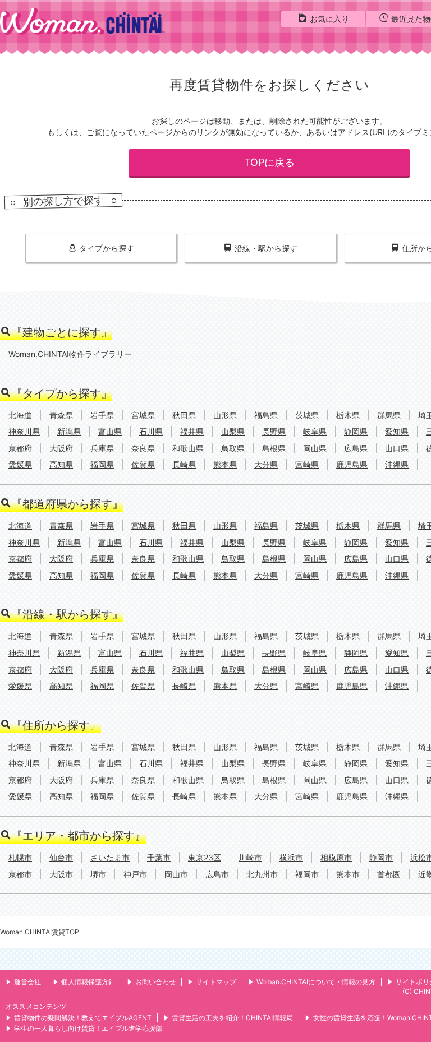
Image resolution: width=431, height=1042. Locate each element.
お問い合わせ (155, 982)
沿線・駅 (266, 248)
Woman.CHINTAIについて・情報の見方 (315, 982)
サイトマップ (216, 982)
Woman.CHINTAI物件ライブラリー (70, 354)
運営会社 (27, 982)
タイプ (106, 248)
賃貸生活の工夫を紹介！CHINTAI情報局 (232, 1017)
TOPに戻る (269, 162)
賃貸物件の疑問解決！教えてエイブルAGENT (83, 1017)
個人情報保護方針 (88, 982)
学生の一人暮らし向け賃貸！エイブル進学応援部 (88, 1028)
